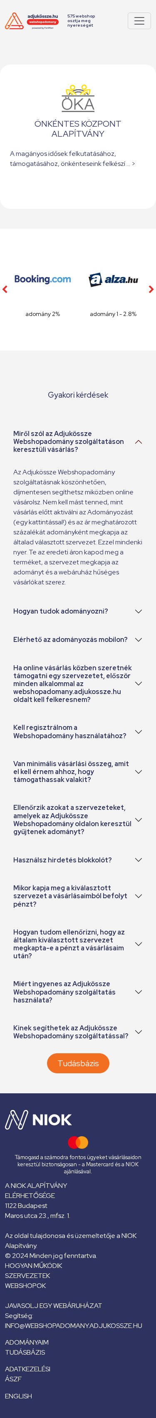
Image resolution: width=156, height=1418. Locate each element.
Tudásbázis (78, 1063)
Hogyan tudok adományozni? (60, 611)
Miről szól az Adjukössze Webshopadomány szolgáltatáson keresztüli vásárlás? (68, 441)
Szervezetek (27, 1275)
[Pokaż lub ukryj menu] (139, 21)
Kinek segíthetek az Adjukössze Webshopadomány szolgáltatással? (71, 1032)
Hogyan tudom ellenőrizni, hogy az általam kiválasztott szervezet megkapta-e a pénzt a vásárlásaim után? (69, 944)
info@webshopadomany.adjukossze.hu (73, 1325)
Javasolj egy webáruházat (53, 1305)
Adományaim (27, 1342)
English (18, 1396)
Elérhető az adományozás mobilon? (70, 639)
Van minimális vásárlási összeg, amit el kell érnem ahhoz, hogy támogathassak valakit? (71, 771)
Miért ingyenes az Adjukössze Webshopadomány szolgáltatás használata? (64, 992)
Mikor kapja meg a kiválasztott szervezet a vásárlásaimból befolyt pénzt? (70, 896)
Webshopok (25, 1285)
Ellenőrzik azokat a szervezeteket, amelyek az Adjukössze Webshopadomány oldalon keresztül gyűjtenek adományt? (72, 819)
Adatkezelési (27, 1369)
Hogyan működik (33, 1265)
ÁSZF (13, 1379)
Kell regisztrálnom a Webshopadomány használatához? (69, 731)
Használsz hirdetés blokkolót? (62, 860)
